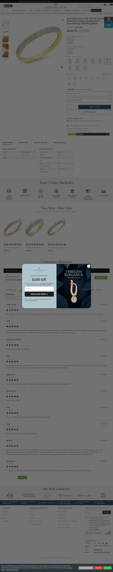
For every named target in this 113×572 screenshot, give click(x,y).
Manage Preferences (86, 568)
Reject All (98, 568)
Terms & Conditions (12, 569)
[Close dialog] (88, 266)
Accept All (107, 568)
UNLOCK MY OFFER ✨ (39, 294)
